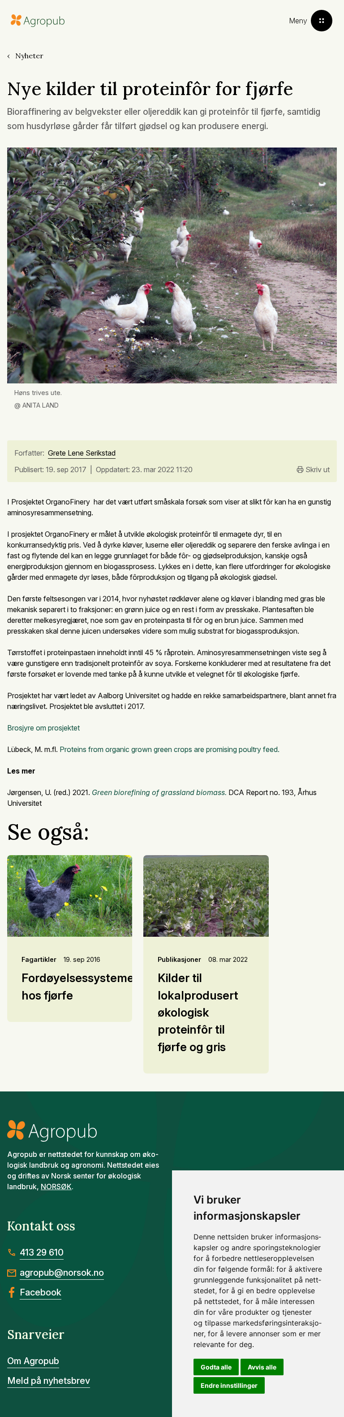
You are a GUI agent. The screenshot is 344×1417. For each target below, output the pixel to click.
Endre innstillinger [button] (229, 1385)
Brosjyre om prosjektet (43, 727)
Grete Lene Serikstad (82, 453)
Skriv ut (317, 469)
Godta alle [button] (216, 1367)
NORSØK (56, 1186)
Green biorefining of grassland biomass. (160, 792)
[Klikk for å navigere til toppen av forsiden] (37, 20)
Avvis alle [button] (262, 1367)
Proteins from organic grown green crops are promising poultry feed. (170, 749)
